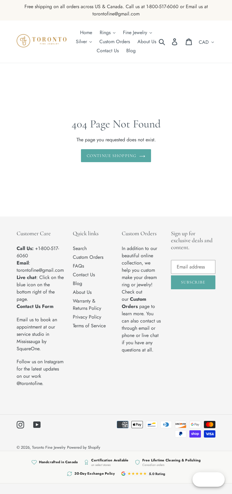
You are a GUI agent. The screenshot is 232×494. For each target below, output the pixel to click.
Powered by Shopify (83, 447)
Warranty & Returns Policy (87, 304)
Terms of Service (89, 325)
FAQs (78, 265)
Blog (77, 283)
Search (80, 248)
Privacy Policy (87, 316)
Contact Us (84, 274)
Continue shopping (111, 155)
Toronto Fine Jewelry (49, 447)
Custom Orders (88, 257)
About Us (82, 292)
